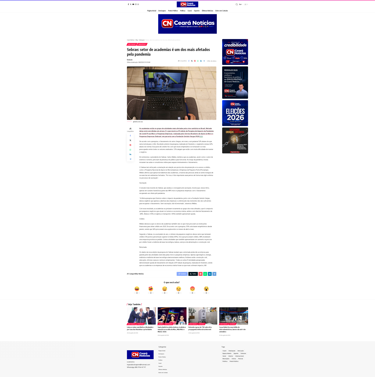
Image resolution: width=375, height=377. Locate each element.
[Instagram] (136, 4)
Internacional (239, 356)
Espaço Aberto (227, 353)
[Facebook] (128, 4)
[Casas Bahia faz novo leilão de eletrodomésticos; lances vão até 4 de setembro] (233, 316)
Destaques (132, 44)
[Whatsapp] (138, 4)
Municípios (142, 44)
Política (140, 324)
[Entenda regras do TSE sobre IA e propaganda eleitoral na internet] (202, 316)
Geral (224, 356)
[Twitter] (130, 4)
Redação (129, 59)
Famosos (243, 353)
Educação (241, 351)
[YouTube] (133, 4)
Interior (230, 356)
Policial (240, 358)
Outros (201, 324)
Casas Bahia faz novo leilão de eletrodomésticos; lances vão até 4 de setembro (232, 329)
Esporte (236, 353)
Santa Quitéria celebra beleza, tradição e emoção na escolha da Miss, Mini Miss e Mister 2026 (172, 329)
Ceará (161, 324)
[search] (237, 4)
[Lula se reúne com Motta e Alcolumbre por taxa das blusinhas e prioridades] (141, 316)
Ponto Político (234, 361)
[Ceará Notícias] (187, 4)
